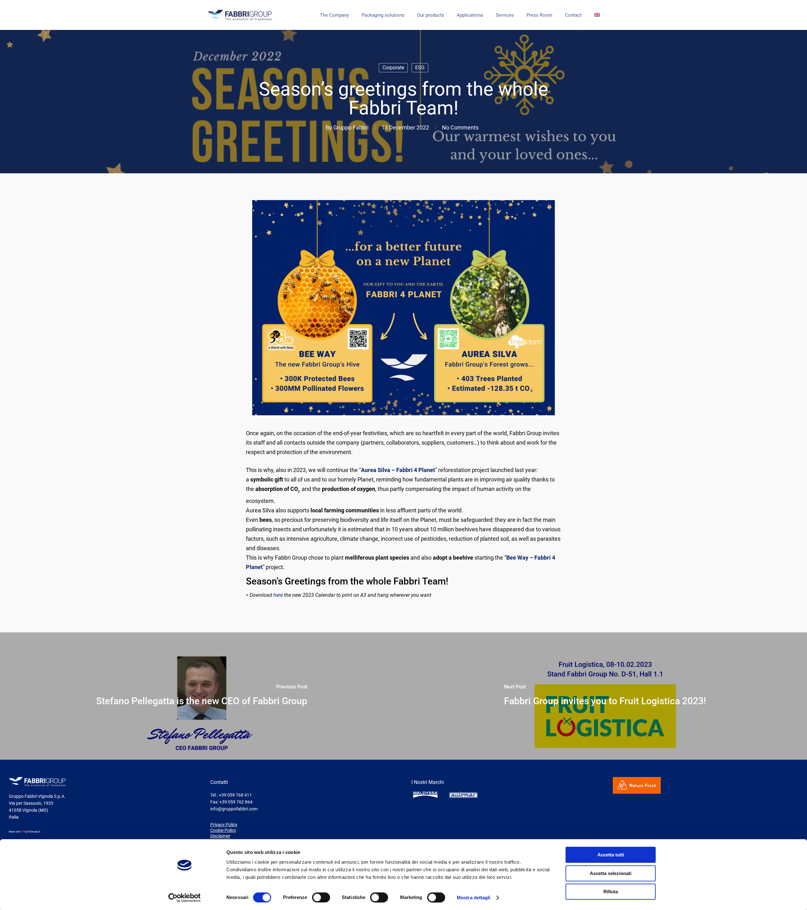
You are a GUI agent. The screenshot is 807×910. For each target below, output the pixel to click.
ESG (420, 68)
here (278, 595)
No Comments (460, 127)
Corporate (393, 68)
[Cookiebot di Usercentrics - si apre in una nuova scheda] (184, 897)
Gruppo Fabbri (351, 127)
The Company (334, 15)
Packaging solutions (383, 15)
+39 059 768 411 (235, 795)
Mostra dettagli (474, 897)
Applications (470, 15)
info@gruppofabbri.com (234, 808)
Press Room (539, 15)
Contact (573, 15)
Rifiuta (610, 891)
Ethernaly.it (34, 831)
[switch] (321, 897)
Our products (430, 15)
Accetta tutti (610, 854)
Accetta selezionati (610, 873)
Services (505, 15)
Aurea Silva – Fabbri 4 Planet (398, 470)
